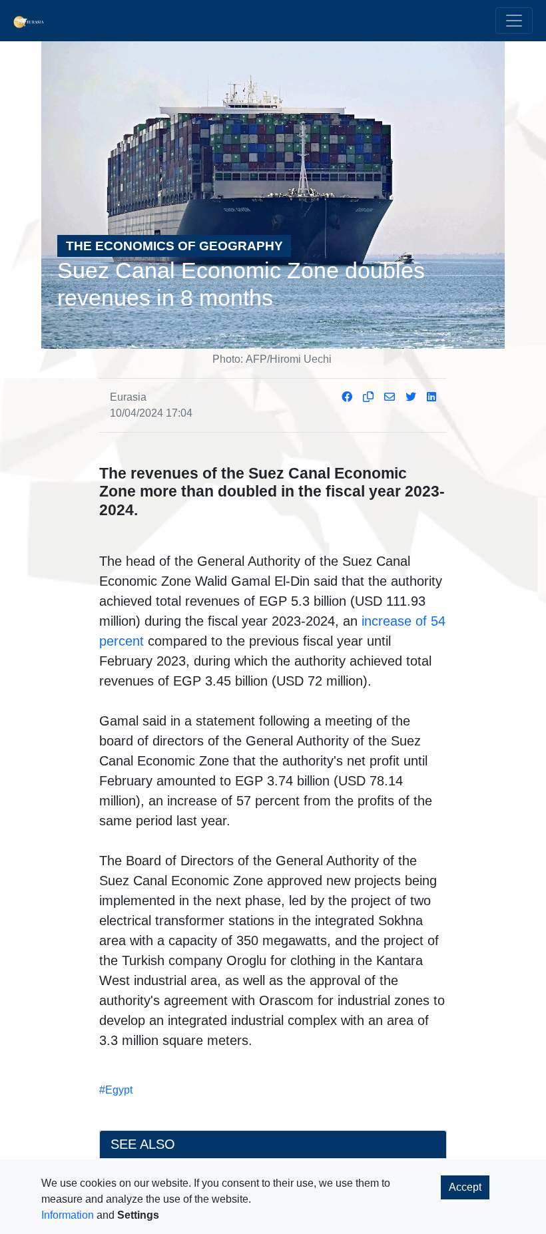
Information (67, 1215)
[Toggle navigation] (514, 20)
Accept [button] (465, 1187)
